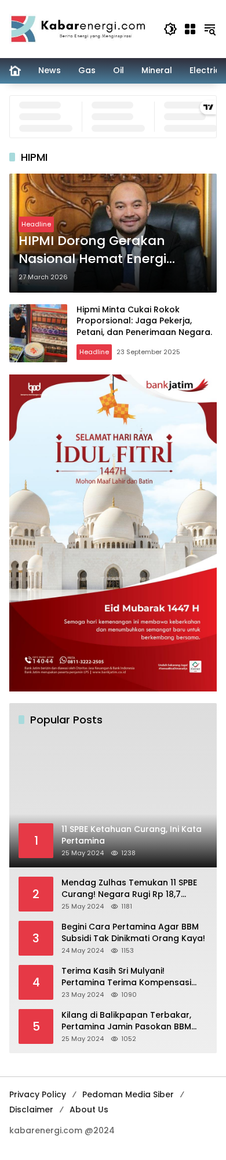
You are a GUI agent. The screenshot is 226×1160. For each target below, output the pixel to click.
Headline (36, 224)
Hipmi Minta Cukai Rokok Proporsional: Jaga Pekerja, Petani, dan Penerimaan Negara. (144, 321)
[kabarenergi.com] (80, 28)
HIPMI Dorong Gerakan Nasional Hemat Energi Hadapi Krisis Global (92, 250)
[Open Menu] (190, 29)
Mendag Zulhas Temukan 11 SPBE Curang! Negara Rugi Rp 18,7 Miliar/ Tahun (129, 888)
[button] (170, 29)
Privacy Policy (37, 1094)
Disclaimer (31, 1109)
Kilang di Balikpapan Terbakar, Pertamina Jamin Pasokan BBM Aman (126, 1021)
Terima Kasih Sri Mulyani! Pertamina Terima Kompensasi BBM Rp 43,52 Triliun (126, 977)
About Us (89, 1109)
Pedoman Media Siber (128, 1094)
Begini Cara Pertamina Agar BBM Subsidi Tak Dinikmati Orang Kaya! (133, 932)
